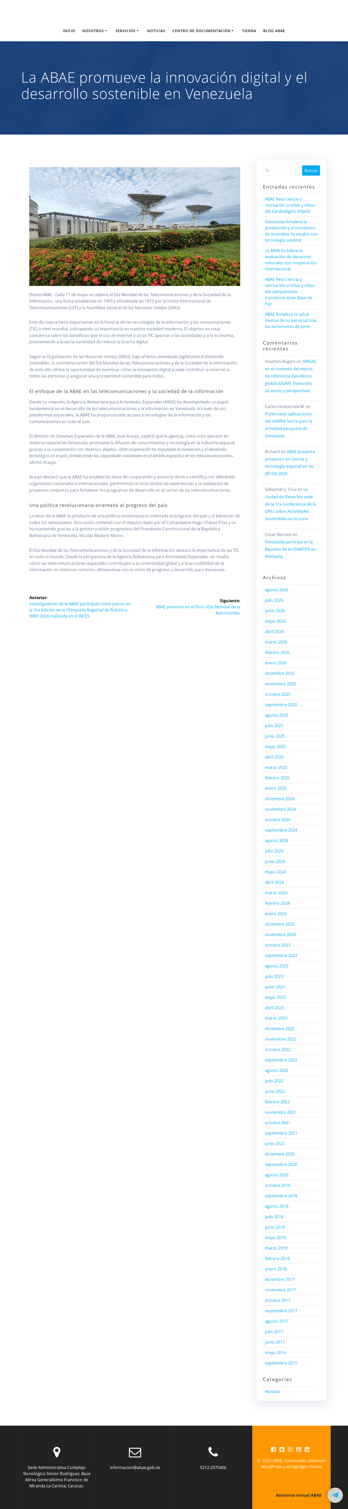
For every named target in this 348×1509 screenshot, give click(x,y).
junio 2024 (275, 861)
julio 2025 (274, 725)
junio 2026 (275, 610)
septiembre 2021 (281, 1133)
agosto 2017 (276, 1321)
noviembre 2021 (280, 1112)
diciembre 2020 (280, 1154)
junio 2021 (275, 1143)
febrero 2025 (277, 778)
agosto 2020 (276, 1175)
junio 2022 (275, 1091)
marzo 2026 (276, 642)
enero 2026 (276, 663)
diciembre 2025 (280, 673)
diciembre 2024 (280, 799)
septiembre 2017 (281, 1311)
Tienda (249, 30)
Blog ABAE (274, 30)
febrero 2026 (277, 652)
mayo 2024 (275, 872)
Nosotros (93, 30)
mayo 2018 (275, 1237)
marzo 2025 (276, 767)
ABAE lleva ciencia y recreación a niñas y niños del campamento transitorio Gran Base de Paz (290, 292)
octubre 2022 (277, 1049)
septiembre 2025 (281, 704)
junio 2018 (275, 1227)
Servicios (125, 30)
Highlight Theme (306, 1466)
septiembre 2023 (281, 955)
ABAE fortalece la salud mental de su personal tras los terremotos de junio (291, 320)
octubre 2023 (277, 945)
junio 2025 (275, 736)
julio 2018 (274, 1216)
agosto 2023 (276, 966)
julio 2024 (274, 851)
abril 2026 (274, 631)
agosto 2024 (276, 840)
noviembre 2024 (280, 809)
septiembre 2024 (281, 830)
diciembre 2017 (280, 1279)
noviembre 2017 (280, 1290)
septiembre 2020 (281, 1164)
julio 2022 (274, 1081)
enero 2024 (276, 913)
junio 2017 (275, 1342)
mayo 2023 (275, 997)
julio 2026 (274, 600)
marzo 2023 (276, 1018)
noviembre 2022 (280, 1039)
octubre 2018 (277, 1185)
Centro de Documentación (201, 30)
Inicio (69, 30)
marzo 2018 (276, 1248)
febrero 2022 (277, 1102)
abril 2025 (274, 757)
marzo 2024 (276, 893)
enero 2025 (276, 788)
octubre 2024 (277, 819)
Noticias (156, 30)
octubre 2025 (277, 694)
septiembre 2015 (281, 1363)
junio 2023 (275, 987)
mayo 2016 (275, 1352)
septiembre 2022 (281, 1060)
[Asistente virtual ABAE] (335, 1495)
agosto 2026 (276, 590)
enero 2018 (276, 1269)
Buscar (311, 170)
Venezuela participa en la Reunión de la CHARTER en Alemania (290, 549)
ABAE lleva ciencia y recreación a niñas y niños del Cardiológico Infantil (290, 205)
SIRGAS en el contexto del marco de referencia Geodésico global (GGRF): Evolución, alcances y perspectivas (290, 376)
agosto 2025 (276, 715)
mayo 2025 (275, 746)
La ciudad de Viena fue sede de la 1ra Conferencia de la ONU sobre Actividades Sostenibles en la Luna (290, 504)
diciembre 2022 (280, 1028)
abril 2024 (274, 882)
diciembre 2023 (280, 924)
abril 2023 (274, 1008)
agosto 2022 (276, 1070)
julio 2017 (274, 1331)
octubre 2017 (277, 1300)
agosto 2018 (276, 1206)
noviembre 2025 (280, 684)
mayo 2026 (275, 621)
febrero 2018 (277, 1258)
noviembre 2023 (280, 934)
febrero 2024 (277, 903)
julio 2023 (274, 976)
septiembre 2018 (281, 1196)
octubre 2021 (277, 1122)
